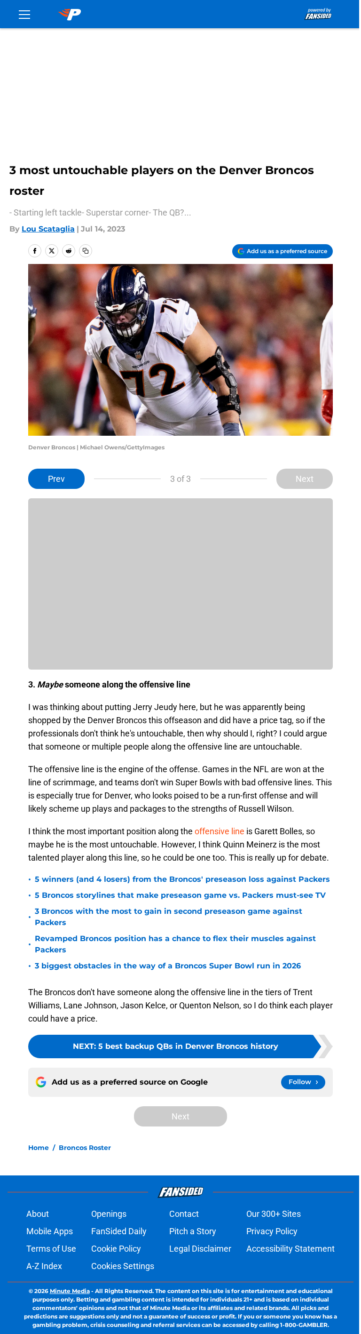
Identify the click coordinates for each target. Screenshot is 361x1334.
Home (38, 1147)
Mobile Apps (49, 1231)
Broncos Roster (85, 1147)
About (37, 1214)
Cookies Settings (122, 1266)
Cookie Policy (116, 1249)
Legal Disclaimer (200, 1249)
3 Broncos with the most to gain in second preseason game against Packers (168, 917)
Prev (56, 479)
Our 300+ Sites (273, 1214)
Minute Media (70, 1290)
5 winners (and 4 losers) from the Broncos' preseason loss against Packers (182, 879)
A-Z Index (44, 1266)
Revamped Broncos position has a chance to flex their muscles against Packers (175, 944)
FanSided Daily (119, 1231)
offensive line (219, 831)
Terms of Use (51, 1249)
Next (305, 479)
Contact (184, 1214)
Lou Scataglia (48, 228)
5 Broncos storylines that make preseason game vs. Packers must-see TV (180, 895)
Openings (108, 1214)
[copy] (85, 250)
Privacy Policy (272, 1231)
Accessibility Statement (290, 1249)
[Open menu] (24, 14)
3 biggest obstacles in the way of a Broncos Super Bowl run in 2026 (168, 965)
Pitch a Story (192, 1231)
